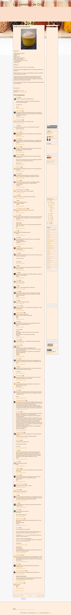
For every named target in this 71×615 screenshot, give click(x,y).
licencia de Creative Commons (50, 353)
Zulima (17, 253)
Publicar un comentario (19, 590)
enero (50, 220)
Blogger (49, 612)
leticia (17, 321)
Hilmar (17, 237)
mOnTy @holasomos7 (20, 484)
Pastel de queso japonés (51, 210)
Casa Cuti (18, 339)
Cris (53, 136)
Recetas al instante (20, 312)
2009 (49, 222)
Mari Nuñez (18, 440)
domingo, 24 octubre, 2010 (21, 507)
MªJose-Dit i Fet (19, 375)
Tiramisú (18, 527)
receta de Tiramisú (25, 535)
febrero (50, 218)
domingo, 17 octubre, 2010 (21, 492)
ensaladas (49, 242)
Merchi (17, 390)
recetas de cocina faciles (20, 539)
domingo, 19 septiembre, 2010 (21, 437)
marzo (50, 216)
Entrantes (49, 244)
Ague (17, 450)
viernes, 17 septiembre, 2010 (21, 429)
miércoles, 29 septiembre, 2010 (22, 459)
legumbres (49, 253)
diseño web (18, 468)
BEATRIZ (18, 173)
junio (50, 205)
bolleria (48, 231)
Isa (16, 200)
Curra (17, 246)
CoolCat (17, 509)
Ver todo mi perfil (54, 138)
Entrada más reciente (18, 595)
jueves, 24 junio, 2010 (20, 108)
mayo (50, 213)
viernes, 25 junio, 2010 (20, 228)
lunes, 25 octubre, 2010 (20, 516)
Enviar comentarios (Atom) (31, 598)
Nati (17, 265)
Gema (17, 125)
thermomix (49, 266)
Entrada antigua (40, 595)
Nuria (17, 300)
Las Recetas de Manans (21, 400)
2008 (49, 223)
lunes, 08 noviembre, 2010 (21, 552)
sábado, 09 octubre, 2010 (20, 487)
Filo (17, 285)
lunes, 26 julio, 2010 (20, 342)
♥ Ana (17, 272)
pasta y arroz (49, 257)
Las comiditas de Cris (28, 4)
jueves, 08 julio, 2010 (20, 327)
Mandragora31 (19, 154)
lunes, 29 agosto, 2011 (20, 588)
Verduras (48, 268)
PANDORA (18, 345)
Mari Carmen (18, 305)
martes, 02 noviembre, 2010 (21, 525)
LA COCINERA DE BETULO (21, 208)
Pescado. (49, 259)
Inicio (30, 595)
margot (17, 461)
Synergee (38, 612)
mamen (17, 215)
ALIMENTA (18, 329)
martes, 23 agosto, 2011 (20, 580)
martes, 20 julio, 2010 (20, 337)
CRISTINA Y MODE (20, 432)
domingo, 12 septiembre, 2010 (21, 409)
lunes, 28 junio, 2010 (20, 303)
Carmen (17, 291)
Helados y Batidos (50, 248)
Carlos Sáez (18, 167)
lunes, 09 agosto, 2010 (20, 356)
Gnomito (17, 138)
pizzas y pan (49, 261)
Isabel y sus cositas (20, 518)
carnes (48, 233)
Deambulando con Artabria (21, 189)
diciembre (51, 202)
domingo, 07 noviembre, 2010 (21, 544)
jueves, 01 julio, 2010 (20, 319)
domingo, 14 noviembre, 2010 (21, 561)
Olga (17, 382)
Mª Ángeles (18, 411)
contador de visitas (50, 162)
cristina (17, 280)
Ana (17, 366)
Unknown (18, 489)
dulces (48, 238)
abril (50, 215)
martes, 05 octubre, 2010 (20, 472)
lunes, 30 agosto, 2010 (20, 387)
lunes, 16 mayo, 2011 (20, 573)
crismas (17, 358)
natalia (17, 97)
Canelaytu (18, 180)
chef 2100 (49, 235)
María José (18, 146)
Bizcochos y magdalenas (22, 91)
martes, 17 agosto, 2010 (20, 364)
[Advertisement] (21, 14)
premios (48, 263)
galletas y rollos (50, 246)
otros (48, 255)
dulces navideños (50, 240)
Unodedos (18, 132)
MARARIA (18, 475)
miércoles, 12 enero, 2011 (21, 568)
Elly (17, 230)
